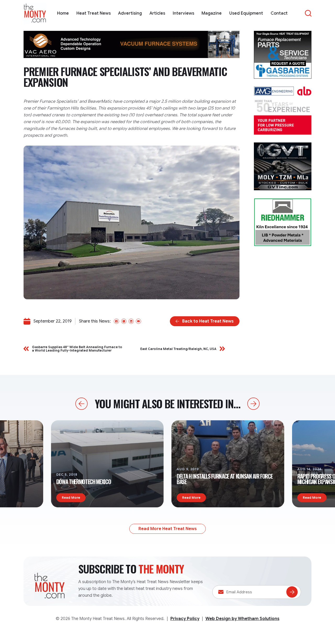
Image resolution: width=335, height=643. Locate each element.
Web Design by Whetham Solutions (242, 618)
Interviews (183, 13)
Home (63, 13)
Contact (279, 13)
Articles (157, 13)
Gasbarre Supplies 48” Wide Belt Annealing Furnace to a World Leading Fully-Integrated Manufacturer (77, 348)
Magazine (212, 13)
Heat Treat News (93, 13)
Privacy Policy (184, 618)
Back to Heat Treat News (208, 321)
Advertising (130, 13)
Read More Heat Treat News (167, 528)
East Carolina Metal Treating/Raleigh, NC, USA (178, 349)
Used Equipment (246, 13)
